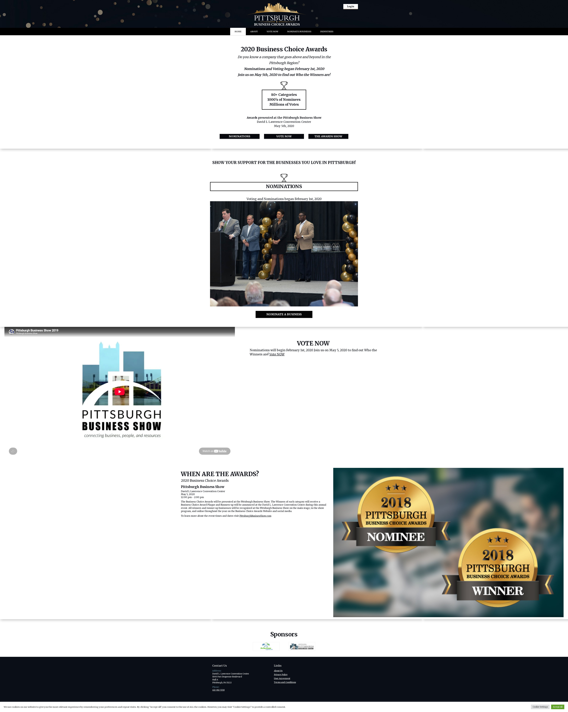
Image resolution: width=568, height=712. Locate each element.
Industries (326, 31)
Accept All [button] (558, 707)
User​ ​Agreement (282, 678)
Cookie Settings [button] (540, 707)
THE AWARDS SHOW (328, 136)
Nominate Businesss (299, 31)
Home (238, 31)
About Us (278, 671)
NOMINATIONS (239, 136)
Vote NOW (277, 354)
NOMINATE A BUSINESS (284, 314)
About (254, 31)
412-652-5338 (218, 690)
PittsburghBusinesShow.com (255, 515)
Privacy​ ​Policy (281, 674)
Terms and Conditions (285, 682)
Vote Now (272, 31)
